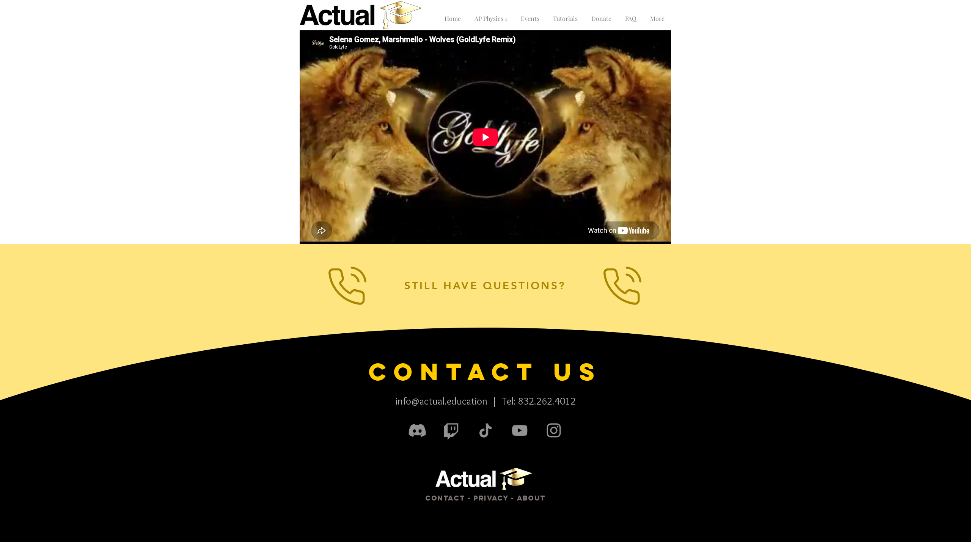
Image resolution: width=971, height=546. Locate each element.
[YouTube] (519, 430)
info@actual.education (441, 401)
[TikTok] (485, 430)
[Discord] (417, 430)
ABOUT (531, 498)
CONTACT (445, 498)
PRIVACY (490, 498)
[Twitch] (451, 430)
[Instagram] (553, 430)
